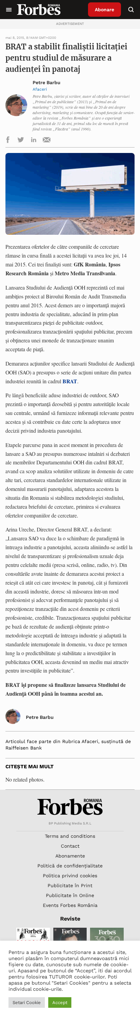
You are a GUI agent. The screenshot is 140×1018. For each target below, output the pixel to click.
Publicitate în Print (70, 885)
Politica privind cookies (70, 875)
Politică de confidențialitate (70, 865)
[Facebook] (7, 141)
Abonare (104, 9)
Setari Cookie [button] (27, 1002)
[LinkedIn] (33, 141)
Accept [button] (59, 1002)
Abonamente (70, 856)
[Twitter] (20, 141)
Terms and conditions (70, 836)
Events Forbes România (70, 905)
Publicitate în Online (70, 895)
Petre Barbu (46, 82)
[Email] (46, 141)
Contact (70, 846)
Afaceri (40, 89)
